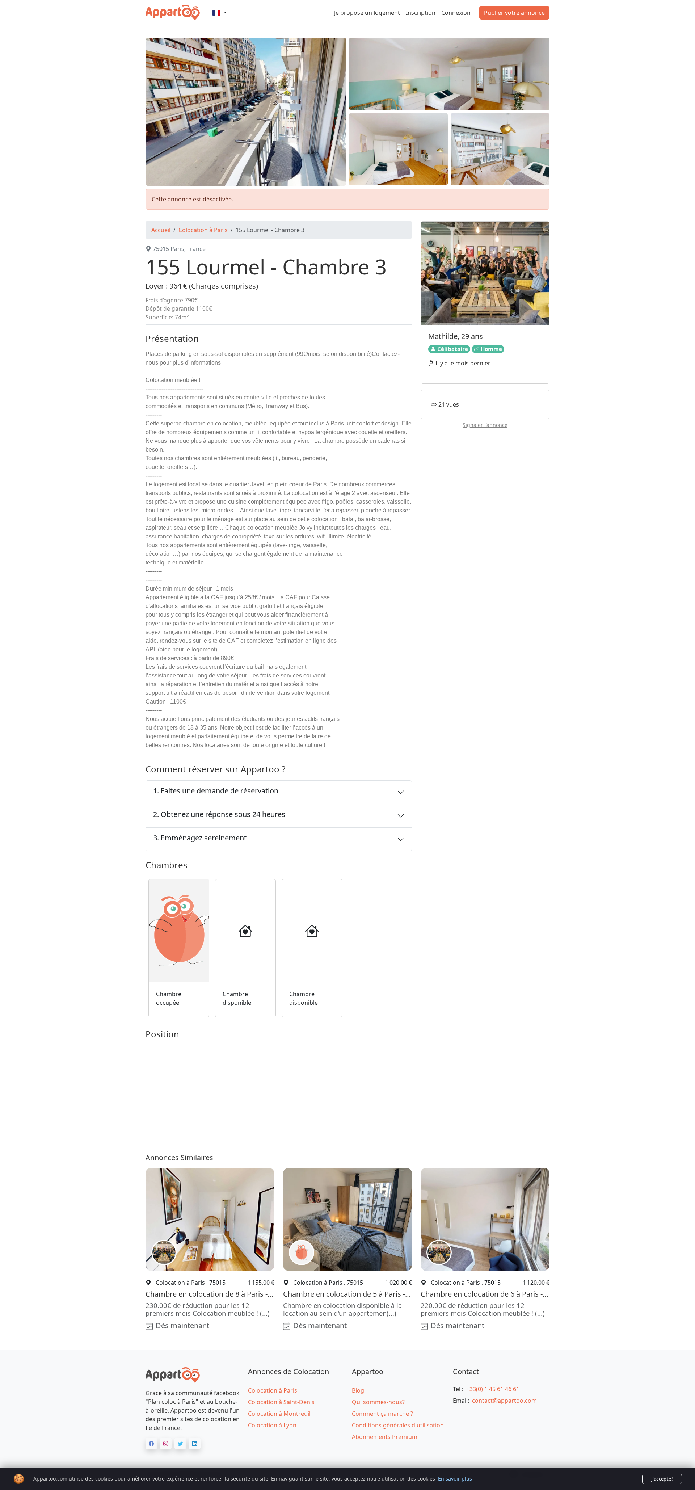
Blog (358, 1390)
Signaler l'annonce (485, 425)
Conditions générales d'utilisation (398, 1425)
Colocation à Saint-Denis (281, 1402)
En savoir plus (455, 1478)
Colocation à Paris (203, 230)
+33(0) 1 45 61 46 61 (492, 1389)
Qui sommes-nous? (378, 1402)
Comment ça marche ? (382, 1414)
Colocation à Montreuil (279, 1414)
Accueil (160, 230)
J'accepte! (662, 1479)
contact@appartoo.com (504, 1401)
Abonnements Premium (384, 1437)
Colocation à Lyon (272, 1425)
